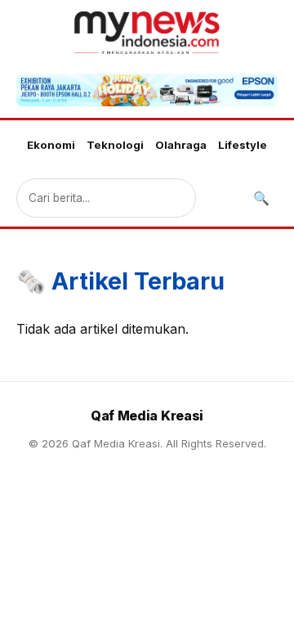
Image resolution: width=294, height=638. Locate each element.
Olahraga (181, 144)
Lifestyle (242, 144)
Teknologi (115, 144)
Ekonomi (51, 144)
